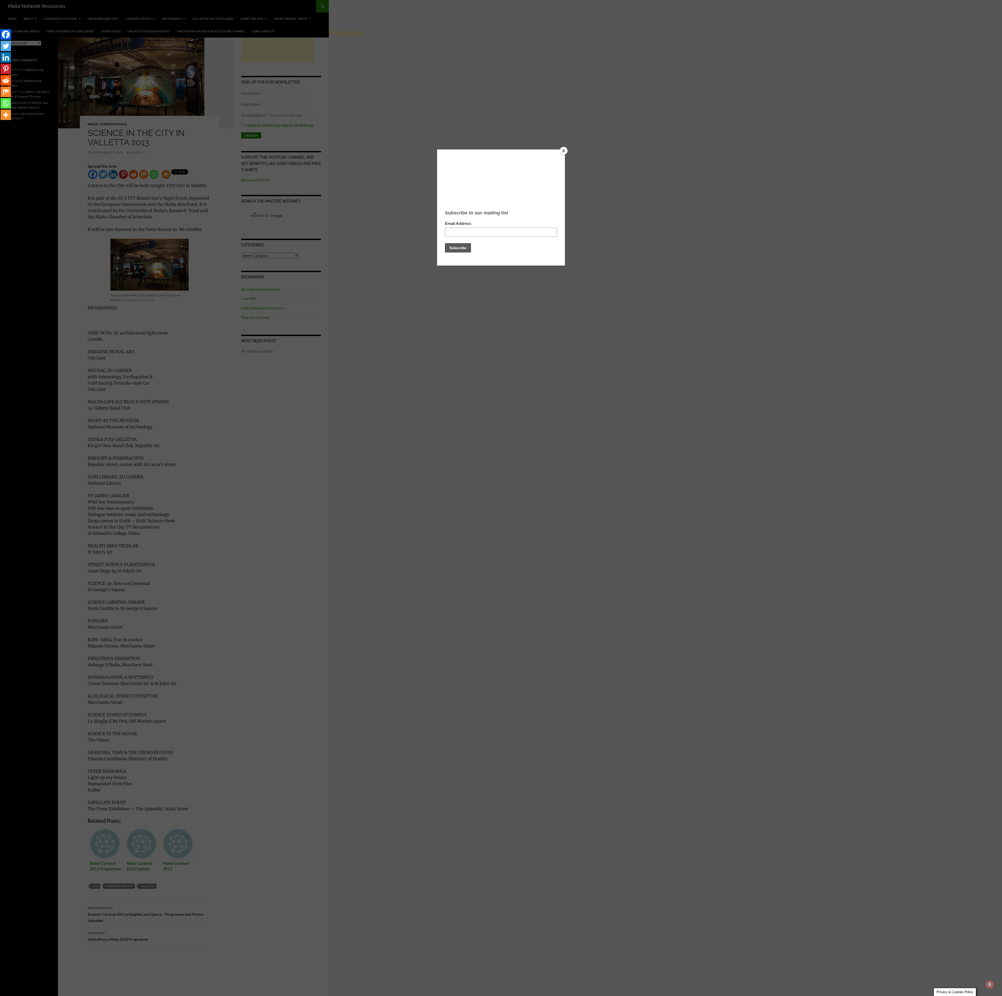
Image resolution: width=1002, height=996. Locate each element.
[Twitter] (6, 46)
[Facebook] (6, 34)
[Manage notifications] (990, 984)
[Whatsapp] (6, 103)
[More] (6, 115)
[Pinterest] (6, 69)
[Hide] (2, 125)
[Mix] (6, 92)
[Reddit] (6, 80)
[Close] (564, 151)
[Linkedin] (6, 57)
